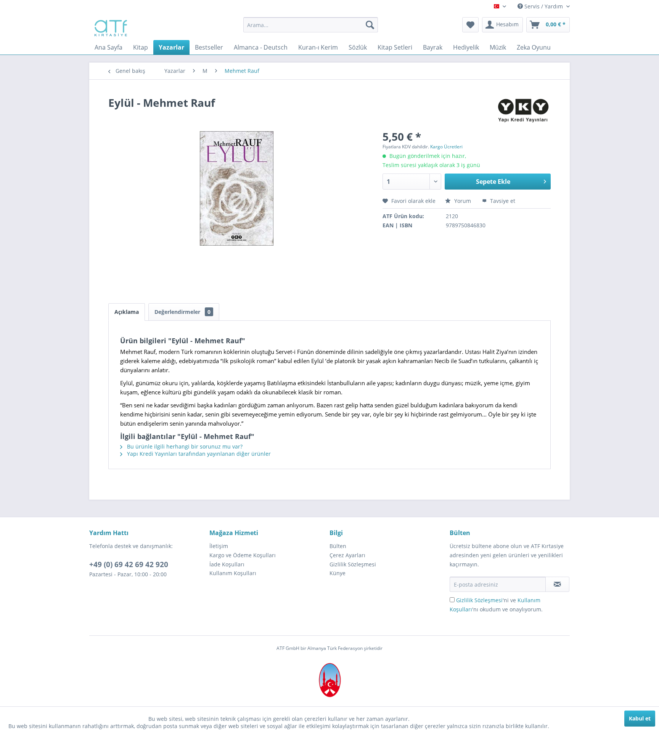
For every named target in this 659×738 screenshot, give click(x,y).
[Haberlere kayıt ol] (557, 584)
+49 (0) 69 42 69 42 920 (128, 564)
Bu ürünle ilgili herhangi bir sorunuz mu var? (184, 446)
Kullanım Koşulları (232, 573)
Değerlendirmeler (182, 311)
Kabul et (640, 718)
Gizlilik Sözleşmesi (353, 564)
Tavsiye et (502, 200)
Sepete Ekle (493, 181)
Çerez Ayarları (347, 555)
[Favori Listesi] (470, 24)
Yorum (463, 200)
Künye (338, 573)
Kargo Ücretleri (446, 146)
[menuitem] (310, 24)
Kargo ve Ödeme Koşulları (242, 555)
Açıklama (126, 311)
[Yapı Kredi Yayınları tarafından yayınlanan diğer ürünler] (524, 110)
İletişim (218, 546)
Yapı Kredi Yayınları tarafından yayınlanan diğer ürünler (198, 453)
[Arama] (370, 24)
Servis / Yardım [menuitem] (543, 6)
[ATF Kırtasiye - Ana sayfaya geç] (110, 26)
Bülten (338, 546)
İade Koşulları (226, 564)
